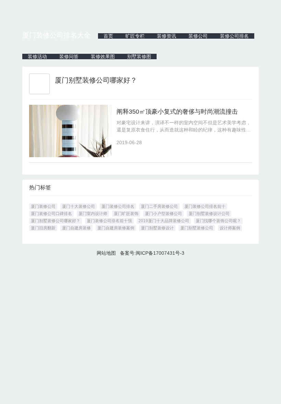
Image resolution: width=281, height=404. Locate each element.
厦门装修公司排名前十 (204, 206)
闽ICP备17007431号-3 (160, 253)
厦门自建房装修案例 (115, 228)
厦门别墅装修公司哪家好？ (55, 220)
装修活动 (37, 56)
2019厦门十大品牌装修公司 (163, 220)
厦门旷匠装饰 (126, 213)
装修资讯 (166, 36)
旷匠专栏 (135, 36)
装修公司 (198, 36)
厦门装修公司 (43, 206)
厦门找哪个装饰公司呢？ (218, 220)
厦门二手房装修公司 (159, 206)
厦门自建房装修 (76, 228)
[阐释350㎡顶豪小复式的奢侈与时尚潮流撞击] (70, 131)
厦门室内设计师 (92, 213)
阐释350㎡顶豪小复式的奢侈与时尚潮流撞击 (177, 111)
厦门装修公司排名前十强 (109, 220)
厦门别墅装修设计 (157, 228)
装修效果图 (103, 56)
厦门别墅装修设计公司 (209, 213)
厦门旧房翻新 (43, 228)
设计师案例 (230, 228)
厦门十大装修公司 (78, 206)
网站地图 (106, 253)
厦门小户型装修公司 (163, 213)
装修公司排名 (234, 36)
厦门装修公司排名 (117, 206)
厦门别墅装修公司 (196, 228)
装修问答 (68, 56)
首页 (108, 36)
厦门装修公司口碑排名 (51, 213)
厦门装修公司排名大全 (56, 35)
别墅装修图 (139, 56)
